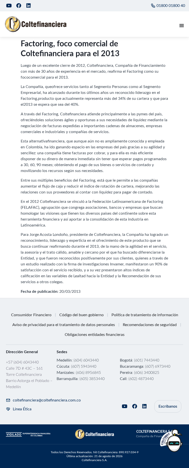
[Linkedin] (28, 6)
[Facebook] (19, 6)
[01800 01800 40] (153, 5)
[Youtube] (9, 6)
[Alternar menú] (181, 25)
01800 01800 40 (171, 6)
